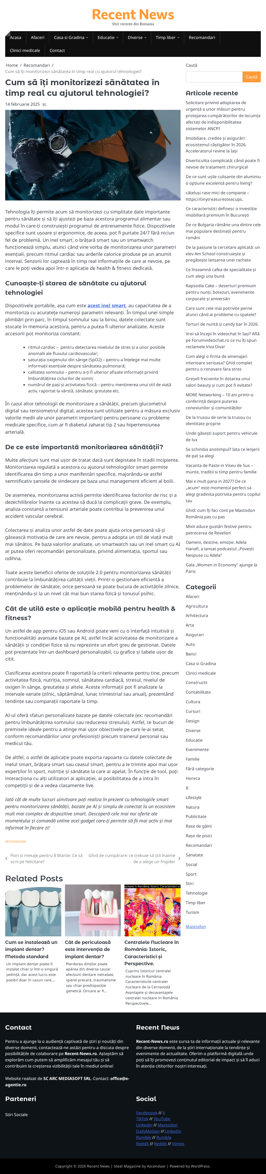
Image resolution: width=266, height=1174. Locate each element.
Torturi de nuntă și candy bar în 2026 (222, 324)
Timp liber (166, 37)
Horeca (193, 778)
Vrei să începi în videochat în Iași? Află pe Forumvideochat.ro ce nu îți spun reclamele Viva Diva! (223, 340)
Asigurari (195, 635)
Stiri (190, 883)
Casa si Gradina (69, 37)
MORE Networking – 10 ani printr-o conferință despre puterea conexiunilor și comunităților (220, 401)
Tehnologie (197, 893)
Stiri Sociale (16, 1114)
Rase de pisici (199, 835)
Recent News (133, 13)
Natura (193, 807)
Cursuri (193, 711)
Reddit (142, 1143)
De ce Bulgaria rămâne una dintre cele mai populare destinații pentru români (223, 231)
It (187, 788)
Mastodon (196, 926)
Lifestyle (194, 797)
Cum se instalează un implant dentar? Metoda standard (31, 949)
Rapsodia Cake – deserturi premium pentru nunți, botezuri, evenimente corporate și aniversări (221, 292)
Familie (193, 759)
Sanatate (194, 855)
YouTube (162, 1119)
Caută (191, 65)
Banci (191, 654)
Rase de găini (199, 826)
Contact (57, 50)
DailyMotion (148, 1131)
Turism (192, 912)
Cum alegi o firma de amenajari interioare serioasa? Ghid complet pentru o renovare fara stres (219, 362)
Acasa (15, 37)
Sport (191, 874)
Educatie (106, 37)
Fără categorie (200, 769)
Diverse (135, 37)
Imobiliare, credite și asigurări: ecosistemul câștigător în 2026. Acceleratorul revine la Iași (216, 144)
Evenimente (197, 749)
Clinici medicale (25, 50)
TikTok (142, 1119)
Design (193, 721)
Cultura (193, 702)
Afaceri (37, 37)
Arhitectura (197, 615)
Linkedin (144, 1125)
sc (44, 104)
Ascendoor (156, 1166)
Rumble (143, 1137)
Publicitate (196, 816)
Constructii (196, 682)
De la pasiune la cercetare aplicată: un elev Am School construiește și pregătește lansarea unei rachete (223, 253)
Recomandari (202, 37)
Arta (190, 625)
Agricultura (197, 606)
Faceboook (146, 1113)
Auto (190, 644)
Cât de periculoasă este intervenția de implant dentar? (88, 949)
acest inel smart (107, 305)
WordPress (200, 1166)
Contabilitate (198, 692)
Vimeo (178, 1143)
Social (191, 864)
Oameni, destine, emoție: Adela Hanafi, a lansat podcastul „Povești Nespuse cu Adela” (220, 548)
